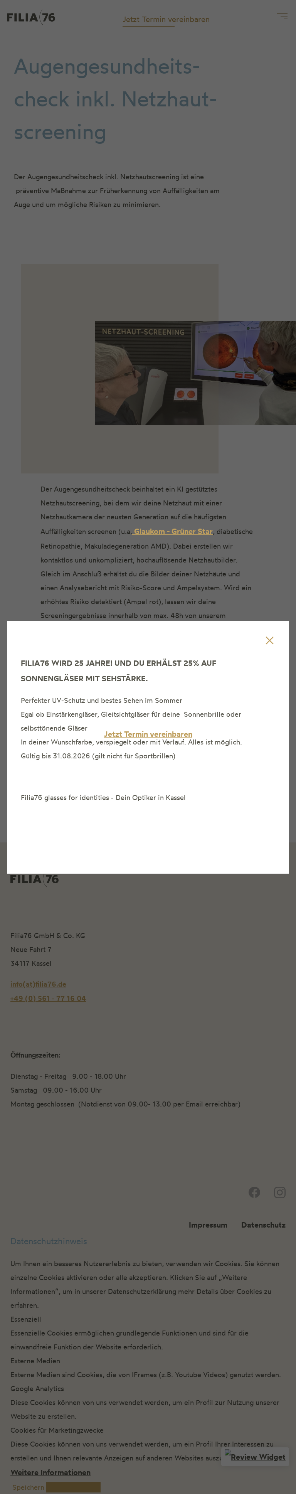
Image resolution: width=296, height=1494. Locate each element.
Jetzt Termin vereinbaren (148, 734)
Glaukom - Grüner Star (172, 531)
